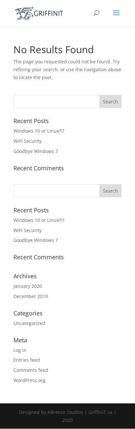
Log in (20, 350)
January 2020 (27, 286)
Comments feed (30, 370)
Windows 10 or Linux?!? (38, 131)
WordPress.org (29, 380)
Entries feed (26, 360)
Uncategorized (29, 323)
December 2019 (30, 296)
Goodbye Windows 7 (35, 151)
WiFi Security (27, 141)
